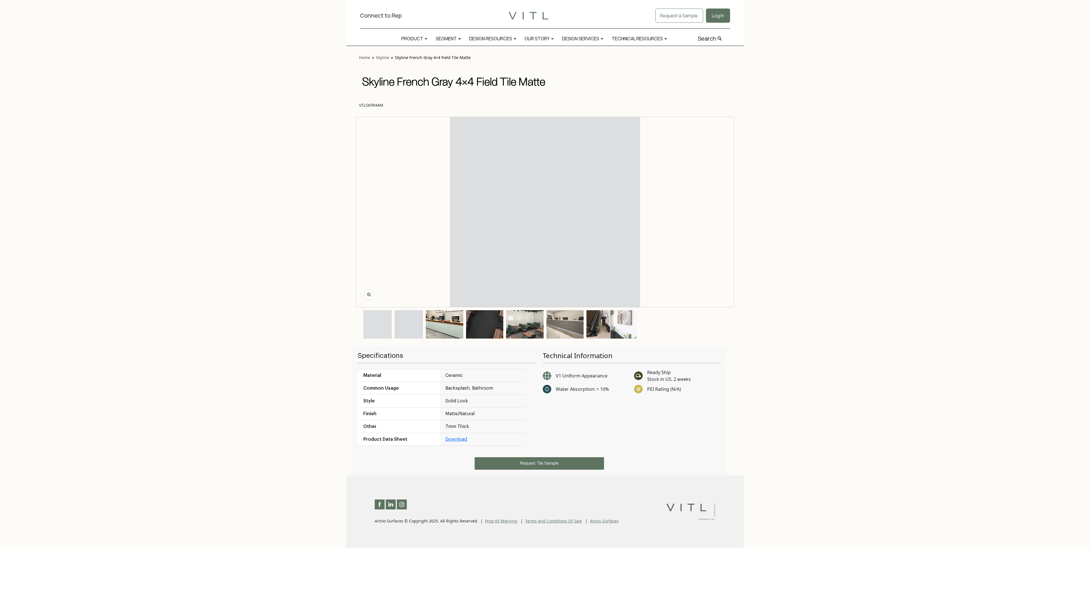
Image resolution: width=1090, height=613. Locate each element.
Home (364, 57)
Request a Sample (679, 15)
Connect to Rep (381, 15)
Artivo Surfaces (604, 521)
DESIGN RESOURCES (490, 38)
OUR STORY (537, 38)
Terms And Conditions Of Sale (553, 521)
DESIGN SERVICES (580, 38)
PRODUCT (412, 38)
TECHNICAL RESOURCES (637, 38)
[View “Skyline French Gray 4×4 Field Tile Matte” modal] (369, 294)
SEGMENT (446, 38)
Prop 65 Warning (501, 521)
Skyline (382, 57)
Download (456, 439)
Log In (718, 15)
